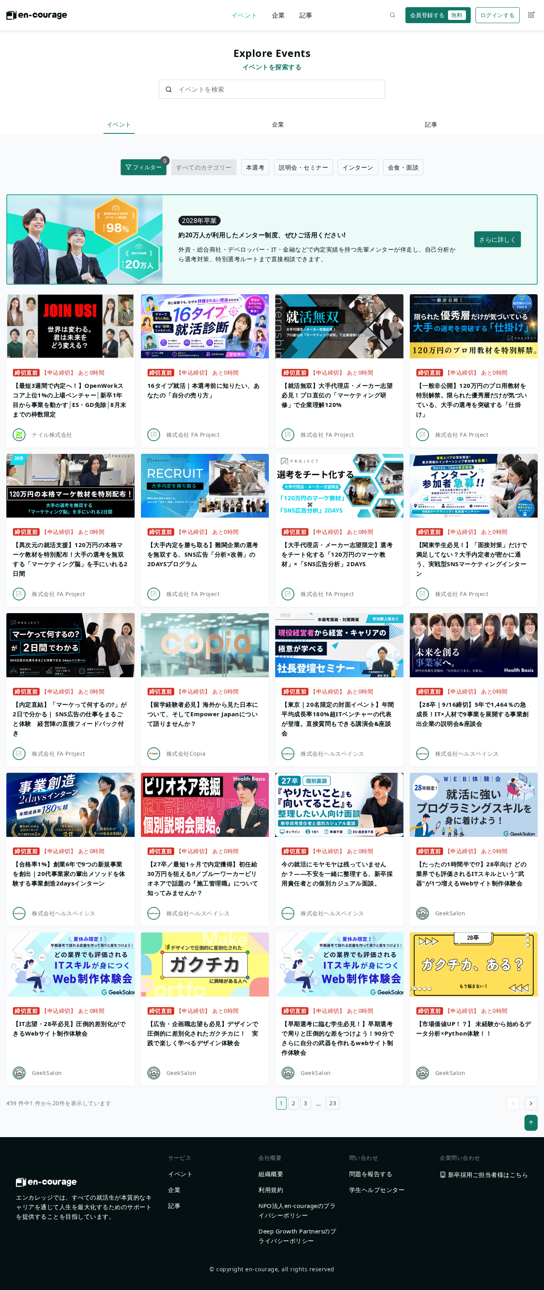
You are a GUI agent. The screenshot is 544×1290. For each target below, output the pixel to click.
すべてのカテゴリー (204, 167)
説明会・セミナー (303, 167)
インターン (358, 167)
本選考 (255, 167)
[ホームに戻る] (36, 17)
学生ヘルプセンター (377, 1190)
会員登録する (436, 15)
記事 (306, 15)
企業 (278, 15)
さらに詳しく (497, 239)
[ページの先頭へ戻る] (531, 1123)
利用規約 (270, 1190)
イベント (244, 15)
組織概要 (270, 1174)
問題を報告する (371, 1174)
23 (332, 1103)
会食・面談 (403, 167)
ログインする (497, 15)
